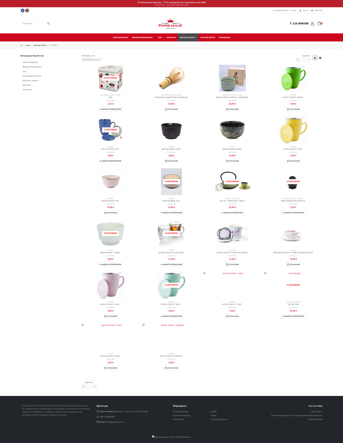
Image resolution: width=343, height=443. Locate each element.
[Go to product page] (172, 78)
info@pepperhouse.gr (115, 422)
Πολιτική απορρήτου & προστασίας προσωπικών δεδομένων (296, 415)
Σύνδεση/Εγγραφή (180, 411)
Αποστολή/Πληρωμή (181, 415)
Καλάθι (214, 411)
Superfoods (27, 89)
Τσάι (159, 37)
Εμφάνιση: (306, 56)
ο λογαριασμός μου (281, 10)
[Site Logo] (170, 23)
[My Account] (312, 23)
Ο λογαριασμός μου (219, 419)
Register (318, 10)
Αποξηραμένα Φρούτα (32, 76)
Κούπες (117, 95)
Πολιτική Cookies (315, 419)
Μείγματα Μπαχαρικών (142, 37)
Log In (305, 10)
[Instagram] (27, 10)
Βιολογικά (171, 37)
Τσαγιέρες (235, 198)
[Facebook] (23, 10)
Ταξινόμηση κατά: (88, 56)
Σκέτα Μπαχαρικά (120, 37)
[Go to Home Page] (21, 45)
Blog (294, 10)
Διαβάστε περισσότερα (111, 109)
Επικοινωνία (224, 37)
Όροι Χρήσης (316, 411)
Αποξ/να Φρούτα (207, 37)
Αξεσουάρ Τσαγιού (187, 37)
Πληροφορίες (178, 419)
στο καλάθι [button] (173, 109)
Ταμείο (213, 415)
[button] (315, 58)
